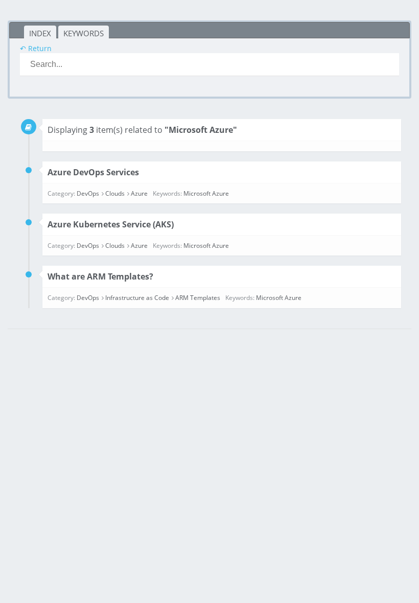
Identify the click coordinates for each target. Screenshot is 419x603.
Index (40, 33)
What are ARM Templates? (100, 276)
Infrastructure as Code (137, 297)
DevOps (88, 193)
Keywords (83, 33)
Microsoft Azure (206, 193)
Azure (139, 193)
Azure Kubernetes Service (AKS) (111, 224)
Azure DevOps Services (93, 172)
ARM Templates (197, 297)
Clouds (115, 193)
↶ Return (36, 48)
